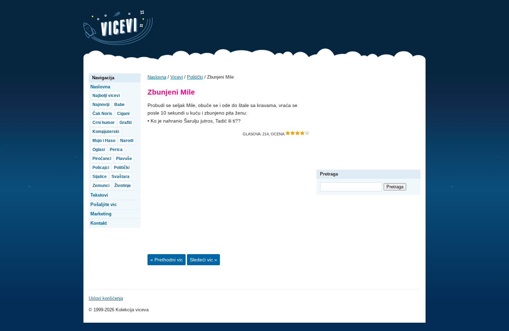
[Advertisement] (299, 26)
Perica (116, 149)
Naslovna (157, 77)
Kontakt (98, 223)
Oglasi (98, 149)
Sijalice (99, 176)
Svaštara (120, 176)
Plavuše (124, 158)
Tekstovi (99, 195)
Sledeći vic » (203, 259)
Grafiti (125, 122)
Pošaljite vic (103, 204)
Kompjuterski (105, 131)
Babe (119, 104)
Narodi (126, 140)
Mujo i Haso (103, 140)
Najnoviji (100, 104)
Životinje (122, 185)
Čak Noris (102, 113)
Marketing (100, 213)
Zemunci (100, 185)
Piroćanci (101, 158)
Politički (195, 77)
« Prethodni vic (166, 259)
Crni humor (103, 122)
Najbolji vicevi (106, 95)
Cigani (123, 113)
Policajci (100, 167)
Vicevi (118, 27)
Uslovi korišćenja (106, 298)
